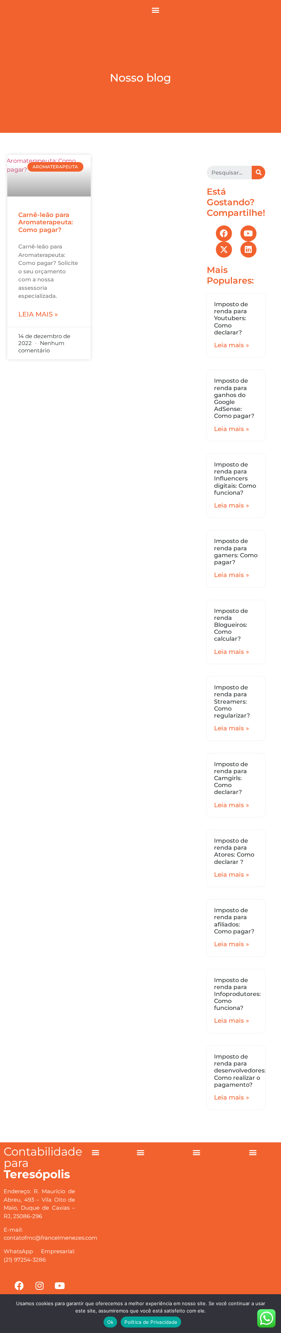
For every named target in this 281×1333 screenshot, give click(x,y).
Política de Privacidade (150, 1322)
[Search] (258, 172)
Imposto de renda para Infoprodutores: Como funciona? (237, 994)
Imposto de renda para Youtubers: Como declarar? (231, 318)
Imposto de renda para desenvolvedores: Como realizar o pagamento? (240, 1070)
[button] (155, 10)
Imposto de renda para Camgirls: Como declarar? (231, 778)
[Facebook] (224, 233)
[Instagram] (39, 1286)
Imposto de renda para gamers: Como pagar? (236, 552)
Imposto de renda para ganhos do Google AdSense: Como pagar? (234, 398)
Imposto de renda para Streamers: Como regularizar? (232, 701)
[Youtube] (248, 233)
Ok (110, 1322)
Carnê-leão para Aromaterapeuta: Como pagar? (45, 222)
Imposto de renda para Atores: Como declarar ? (234, 851)
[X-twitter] (224, 249)
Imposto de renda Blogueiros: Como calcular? (231, 625)
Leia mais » (38, 314)
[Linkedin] (248, 249)
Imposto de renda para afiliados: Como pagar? (234, 921)
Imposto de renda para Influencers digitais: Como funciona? (235, 478)
